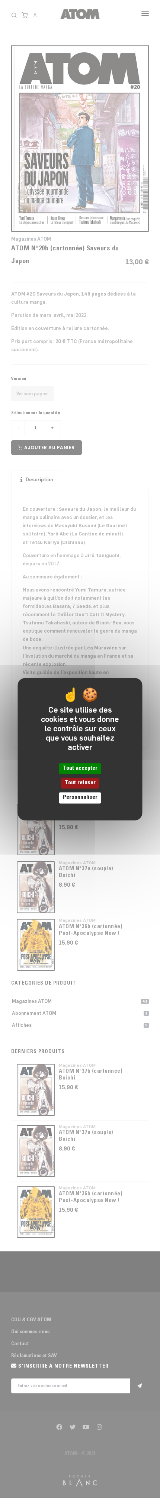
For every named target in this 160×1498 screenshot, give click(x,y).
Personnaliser (80, 798)
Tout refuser (80, 783)
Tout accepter (80, 768)
